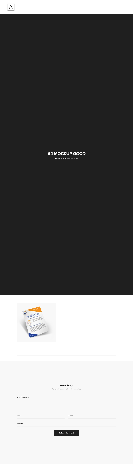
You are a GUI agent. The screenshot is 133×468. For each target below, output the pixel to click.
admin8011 (59, 158)
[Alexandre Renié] (10, 7)
